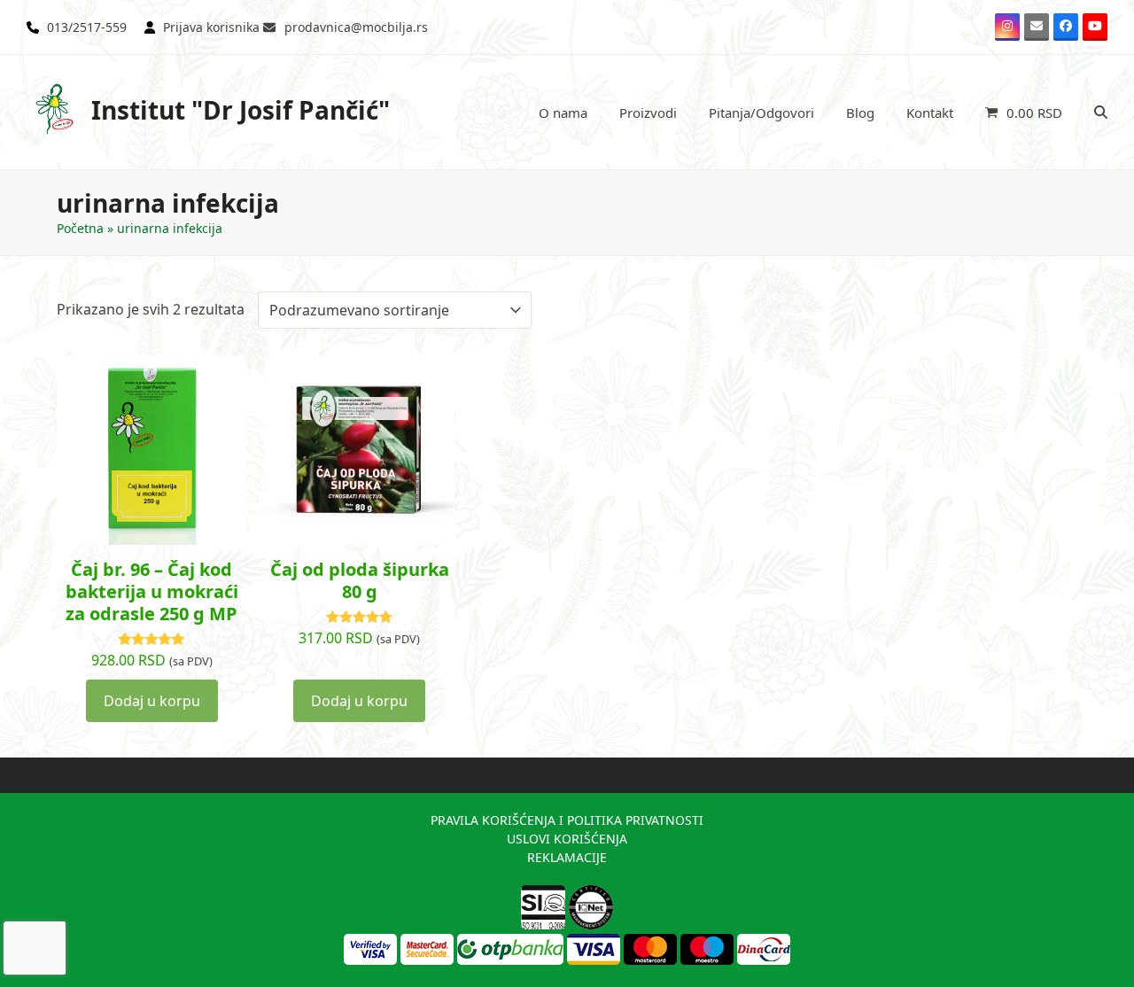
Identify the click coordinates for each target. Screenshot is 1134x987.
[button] (1023, 112)
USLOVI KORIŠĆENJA (567, 838)
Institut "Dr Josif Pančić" (240, 110)
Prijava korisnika (211, 27)
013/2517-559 (87, 27)
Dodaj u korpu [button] (152, 701)
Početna (80, 228)
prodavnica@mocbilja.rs (356, 27)
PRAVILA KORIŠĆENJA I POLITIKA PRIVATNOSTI (567, 820)
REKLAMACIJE (567, 857)
